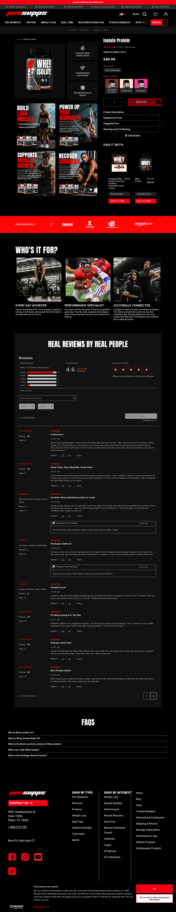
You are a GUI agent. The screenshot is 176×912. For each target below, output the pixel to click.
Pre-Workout (13, 22)
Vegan (107, 844)
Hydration (109, 838)
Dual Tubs (77, 821)
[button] (145, 14)
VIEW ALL (157, 22)
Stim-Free (109, 821)
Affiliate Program (146, 842)
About (139, 792)
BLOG (136, 14)
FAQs (105, 30)
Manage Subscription (148, 829)
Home (19, 39)
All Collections (112, 857)
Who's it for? (84, 30)
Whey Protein (138, 180)
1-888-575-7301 (17, 827)
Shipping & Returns (147, 823)
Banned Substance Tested (114, 830)
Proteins (77, 809)
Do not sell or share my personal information (154, 898)
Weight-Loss (79, 815)
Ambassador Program (148, 848)
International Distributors (150, 817)
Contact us (18, 803)
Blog (138, 799)
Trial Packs (78, 833)
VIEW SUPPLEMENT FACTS (114, 52)
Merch (75, 840)
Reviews (96, 30)
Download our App (146, 835)
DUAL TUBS (67, 22)
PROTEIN (31, 22)
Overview (72, 30)
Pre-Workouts (80, 797)
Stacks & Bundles (119, 22)
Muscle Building (113, 803)
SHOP (138, 22)
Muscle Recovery (113, 815)
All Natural (110, 851)
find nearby (134, 136)
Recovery (77, 803)
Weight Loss (48, 22)
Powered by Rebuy (132, 210)
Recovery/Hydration (91, 22)
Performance (111, 809)
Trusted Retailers (146, 811)
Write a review (130, 47)
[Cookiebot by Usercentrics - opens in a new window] (16, 907)
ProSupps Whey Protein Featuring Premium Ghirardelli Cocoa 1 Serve (116, 183)
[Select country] (122, 14)
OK (154, 889)
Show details (39, 907)
